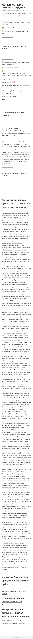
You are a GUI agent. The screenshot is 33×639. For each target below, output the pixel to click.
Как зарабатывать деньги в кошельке (13, 623)
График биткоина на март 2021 (11, 620)
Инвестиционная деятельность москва (13, 605)
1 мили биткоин (6, 588)
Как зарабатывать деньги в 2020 (12, 601)
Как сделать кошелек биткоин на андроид (15, 573)
